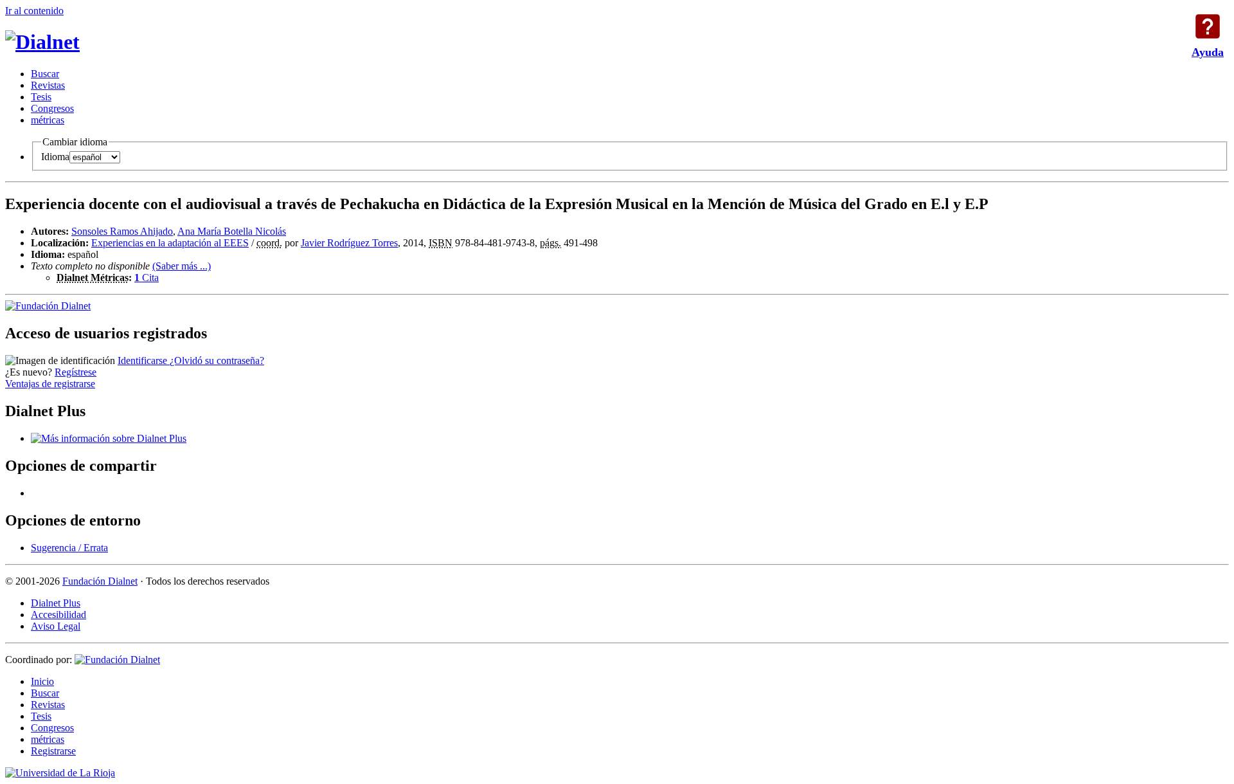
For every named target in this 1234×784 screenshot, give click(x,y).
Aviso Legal (55, 626)
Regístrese (75, 372)
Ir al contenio (34, 10)
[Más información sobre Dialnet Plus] (108, 438)
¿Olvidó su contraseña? (217, 360)
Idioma (55, 156)
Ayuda (1208, 26)
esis (41, 96)
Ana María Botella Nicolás (231, 231)
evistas (48, 85)
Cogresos (52, 108)
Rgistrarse (53, 750)
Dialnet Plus (55, 602)
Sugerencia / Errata (69, 547)
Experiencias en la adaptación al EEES (170, 242)
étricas (47, 119)
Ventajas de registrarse (50, 383)
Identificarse (144, 360)
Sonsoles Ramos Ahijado (122, 231)
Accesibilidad (58, 614)
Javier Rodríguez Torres (349, 242)
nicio (42, 681)
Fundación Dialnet (100, 581)
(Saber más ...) (181, 265)
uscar (45, 73)
